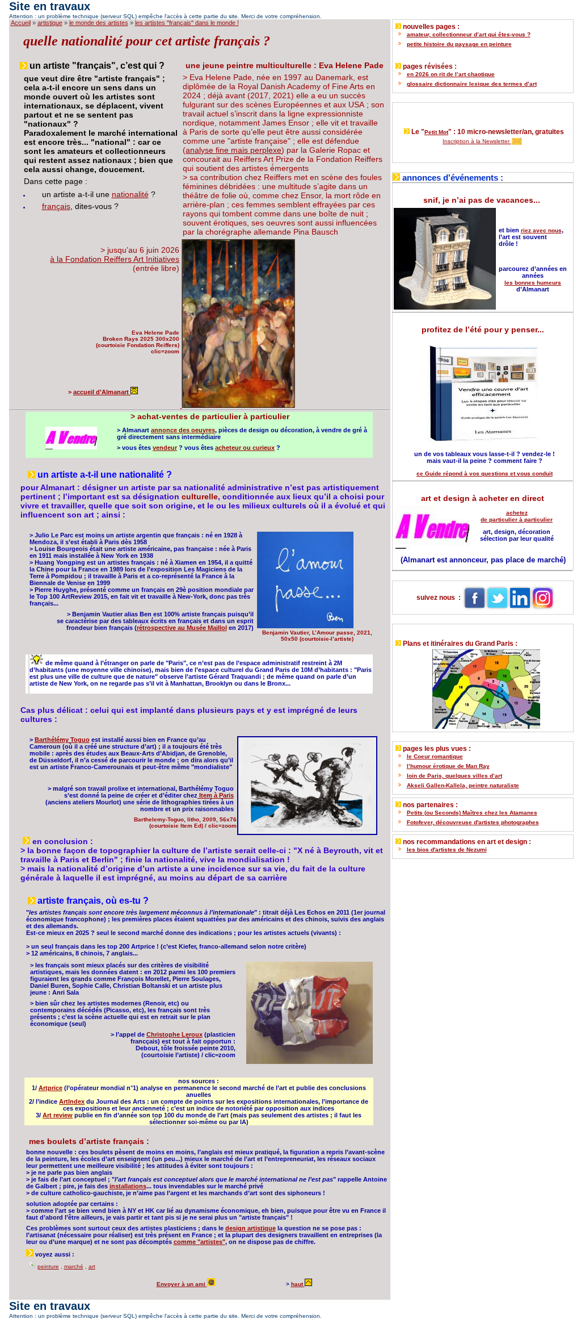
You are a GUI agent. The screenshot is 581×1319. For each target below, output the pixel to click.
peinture (48, 1266)
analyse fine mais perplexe (233, 150)
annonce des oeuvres (183, 430)
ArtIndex (72, 1101)
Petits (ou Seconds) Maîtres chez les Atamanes (472, 812)
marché (73, 1266)
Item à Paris (215, 795)
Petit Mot (436, 132)
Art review (58, 1115)
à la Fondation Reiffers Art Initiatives (114, 259)
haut (297, 1284)
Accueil (21, 22)
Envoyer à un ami (182, 1284)
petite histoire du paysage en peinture (459, 44)
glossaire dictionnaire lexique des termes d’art (472, 84)
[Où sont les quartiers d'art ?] (482, 686)
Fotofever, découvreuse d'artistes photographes (473, 822)
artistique (49, 22)
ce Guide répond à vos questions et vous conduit (484, 473)
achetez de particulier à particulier (517, 516)
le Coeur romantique (435, 756)
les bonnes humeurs (532, 282)
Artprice (50, 1087)
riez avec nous (541, 230)
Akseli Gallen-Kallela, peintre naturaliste (463, 785)
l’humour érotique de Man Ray (448, 766)
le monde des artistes (98, 22)
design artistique (250, 1228)
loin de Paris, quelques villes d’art (454, 776)
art (92, 1266)
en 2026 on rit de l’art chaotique (451, 74)
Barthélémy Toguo (62, 739)
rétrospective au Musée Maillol (182, 627)
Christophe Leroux (174, 1034)
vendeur (165, 447)
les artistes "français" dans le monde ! (187, 22)
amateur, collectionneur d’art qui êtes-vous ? (469, 34)
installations (128, 1186)
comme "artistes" (199, 1241)
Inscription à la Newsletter (477, 141)
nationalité (130, 194)
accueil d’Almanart (101, 392)
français (56, 206)
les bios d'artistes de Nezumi (447, 849)
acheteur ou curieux (245, 447)
